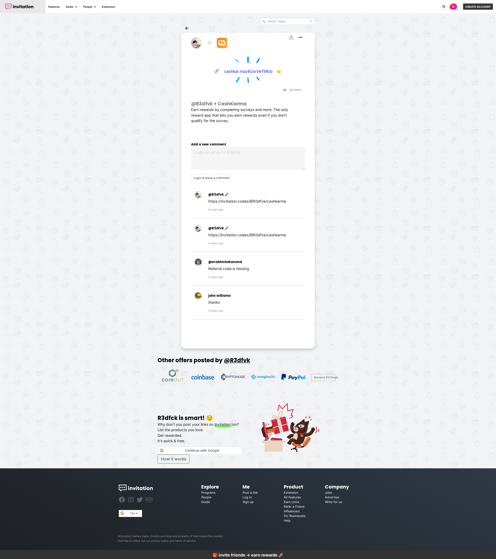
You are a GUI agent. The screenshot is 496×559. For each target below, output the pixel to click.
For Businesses (294, 516)
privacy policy (160, 540)
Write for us (333, 502)
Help (287, 520)
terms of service (185, 540)
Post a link (250, 492)
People (87, 6)
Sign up (248, 502)
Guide (205, 502)
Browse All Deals (324, 377)
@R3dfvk (202, 104)
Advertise (332, 497)
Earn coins (291, 502)
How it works (173, 459)
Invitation (222, 424)
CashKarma (232, 104)
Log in (247, 497)
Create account (478, 6)
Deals (69, 6)
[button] (200, 450)
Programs (208, 492)
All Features (292, 497)
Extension (108, 6)
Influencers (292, 511)
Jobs (328, 492)
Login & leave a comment (212, 178)
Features (54, 6)
